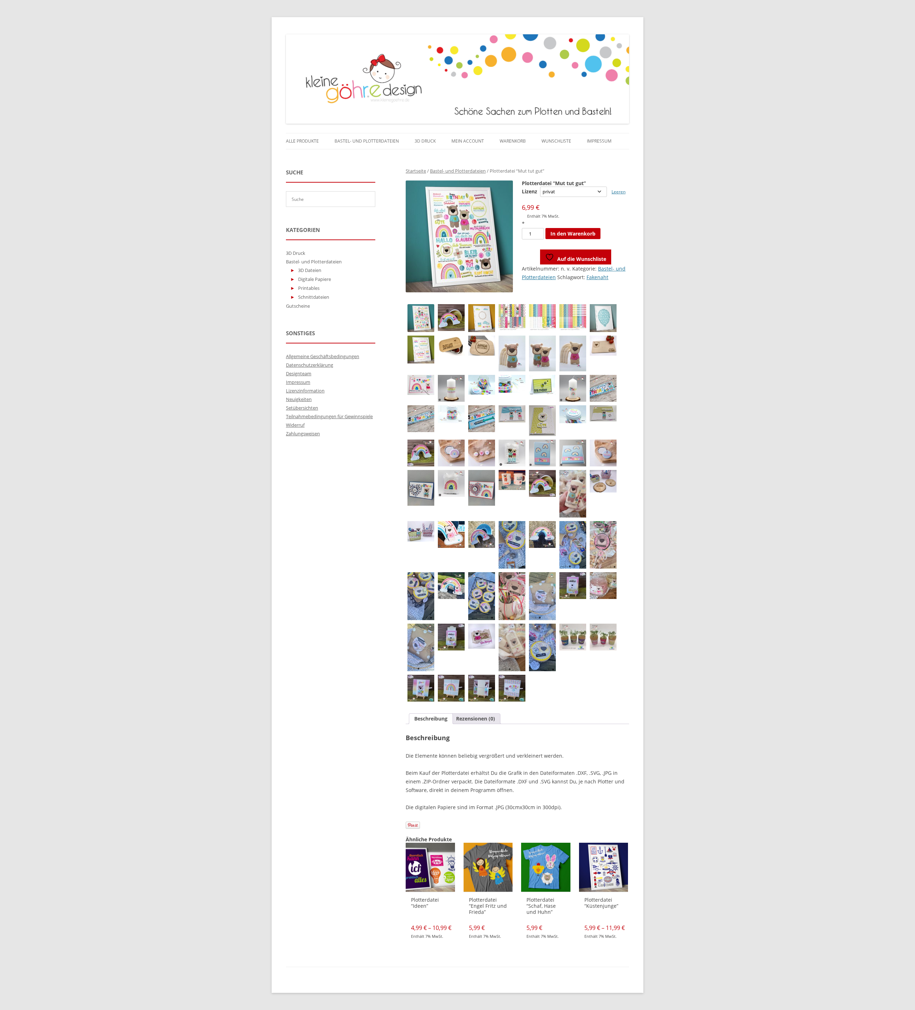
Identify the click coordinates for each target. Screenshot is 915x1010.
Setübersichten (302, 408)
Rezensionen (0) (475, 718)
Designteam (298, 373)
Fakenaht (597, 277)
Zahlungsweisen (303, 433)
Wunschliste (556, 141)
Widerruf (295, 425)
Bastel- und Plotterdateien (367, 141)
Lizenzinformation (305, 390)
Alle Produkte (302, 141)
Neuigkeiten (299, 399)
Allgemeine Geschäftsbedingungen (322, 356)
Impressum (599, 141)
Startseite (416, 171)
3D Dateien (309, 270)
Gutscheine (298, 306)
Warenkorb (513, 141)
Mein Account (467, 141)
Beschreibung (430, 718)
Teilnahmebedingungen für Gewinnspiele (329, 416)
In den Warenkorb (572, 233)
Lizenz (529, 191)
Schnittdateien (313, 297)
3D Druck (425, 141)
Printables (309, 288)
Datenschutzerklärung (309, 365)
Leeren (618, 191)
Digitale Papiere (314, 279)
